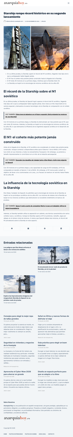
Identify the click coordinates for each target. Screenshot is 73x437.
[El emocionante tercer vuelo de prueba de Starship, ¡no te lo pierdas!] (53, 255)
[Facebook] (12, 228)
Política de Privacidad (16, 434)
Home (5, 434)
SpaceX (43, 21)
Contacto (51, 434)
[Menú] (68, 3)
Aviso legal (42, 434)
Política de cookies (31, 434)
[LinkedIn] (61, 228)
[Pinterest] (45, 228)
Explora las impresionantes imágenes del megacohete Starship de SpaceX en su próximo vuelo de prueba (18, 298)
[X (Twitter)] (28, 228)
